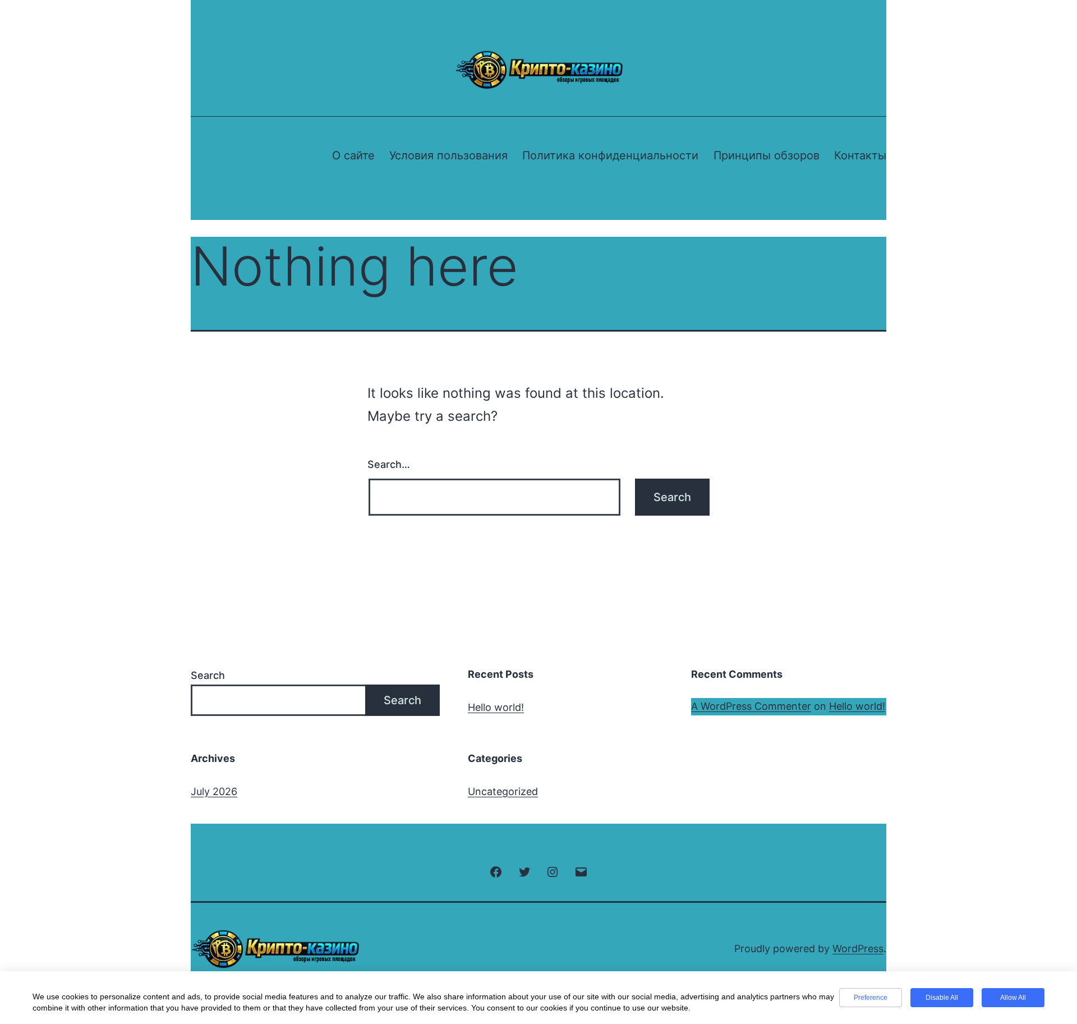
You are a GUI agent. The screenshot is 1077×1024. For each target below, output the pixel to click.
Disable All (942, 998)
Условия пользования (448, 155)
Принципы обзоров (767, 155)
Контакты (860, 155)
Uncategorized (503, 791)
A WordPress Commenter (751, 706)
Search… (388, 464)
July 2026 (214, 791)
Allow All (1013, 998)
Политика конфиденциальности (610, 155)
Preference (870, 998)
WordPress (857, 948)
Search (208, 675)
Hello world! (496, 707)
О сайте (353, 155)
